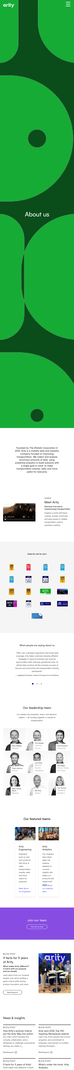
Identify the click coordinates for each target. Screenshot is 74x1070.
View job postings (37, 927)
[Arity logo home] (9, 5)
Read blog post (12, 992)
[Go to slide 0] (33, 684)
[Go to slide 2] (41, 683)
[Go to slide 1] (37, 683)
